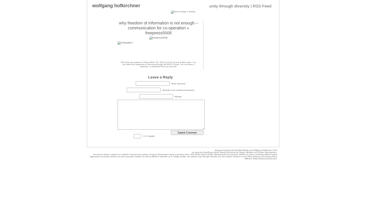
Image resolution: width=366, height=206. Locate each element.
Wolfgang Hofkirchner (262, 150)
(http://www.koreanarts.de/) (265, 159)
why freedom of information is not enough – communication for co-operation (158, 25)
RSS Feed (262, 6)
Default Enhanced (228, 152)
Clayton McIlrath (246, 152)
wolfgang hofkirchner (116, 5)
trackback (156, 66)
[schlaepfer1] (125, 42)
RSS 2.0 (170, 64)
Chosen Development (267, 152)
